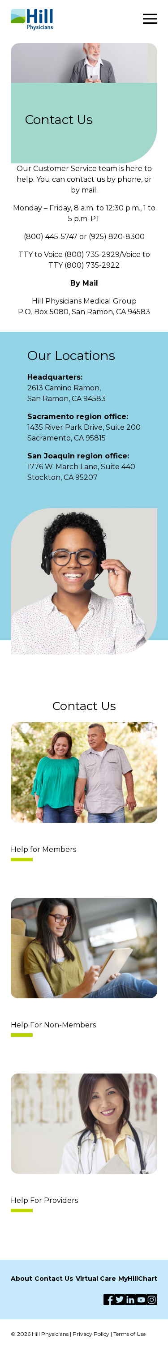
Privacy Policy (91, 1333)
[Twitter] (119, 1299)
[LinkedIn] (130, 1299)
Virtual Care (96, 1279)
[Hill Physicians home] (32, 19)
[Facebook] (108, 1299)
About (21, 1279)
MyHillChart (137, 1279)
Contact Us (53, 1279)
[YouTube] (141, 1299)
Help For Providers (44, 1200)
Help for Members (43, 849)
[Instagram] (151, 1299)
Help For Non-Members (53, 1025)
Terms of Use (129, 1333)
